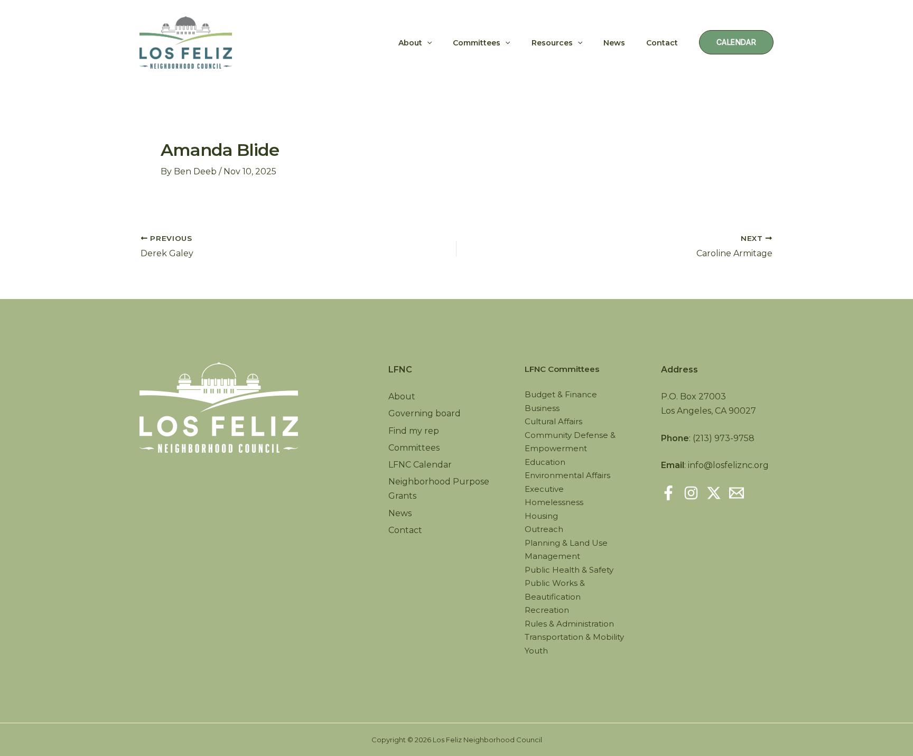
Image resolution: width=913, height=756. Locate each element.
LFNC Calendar (420, 465)
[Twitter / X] (713, 493)
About (410, 43)
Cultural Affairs (553, 421)
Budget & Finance (561, 394)
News (614, 43)
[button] (427, 43)
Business (542, 408)
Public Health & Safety (569, 570)
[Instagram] (691, 493)
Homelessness (554, 502)
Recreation (547, 610)
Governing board (424, 413)
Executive (544, 489)
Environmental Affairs (567, 475)
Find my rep (413, 431)
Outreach (544, 529)
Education (545, 462)
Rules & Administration (569, 624)
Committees (476, 43)
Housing (541, 516)
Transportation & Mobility (574, 637)
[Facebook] (668, 493)
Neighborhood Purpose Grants (438, 489)
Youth (536, 651)
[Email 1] (736, 493)
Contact (662, 43)
